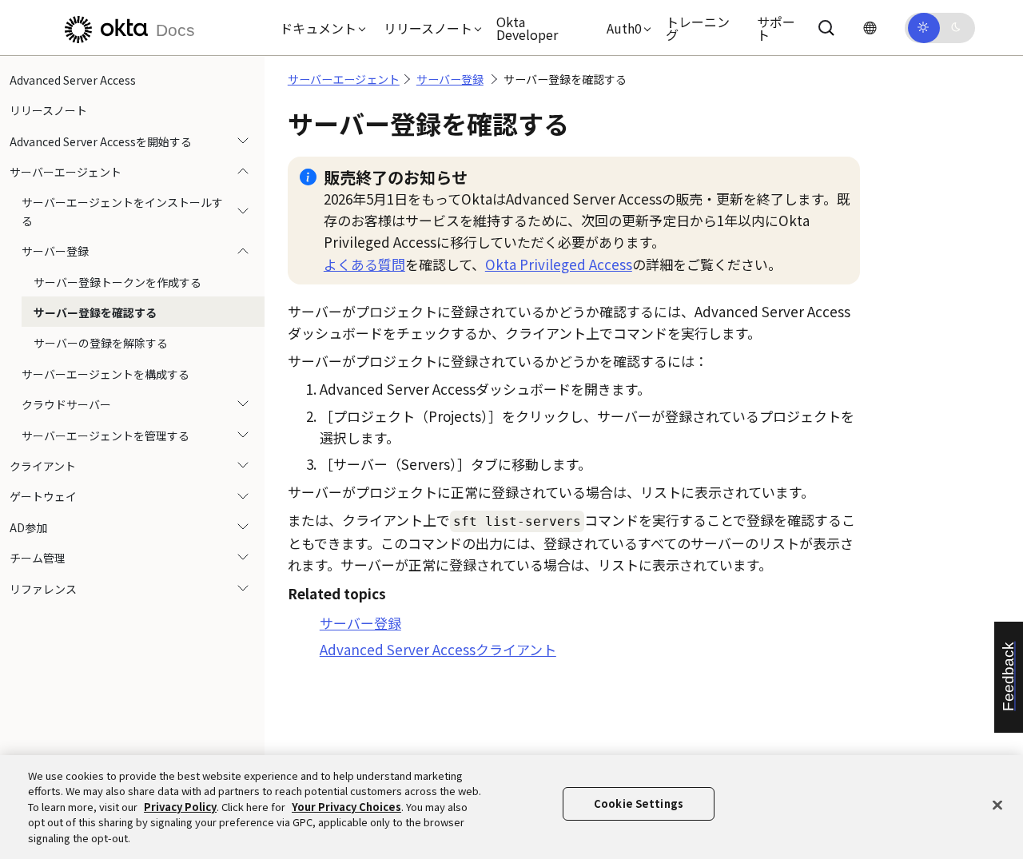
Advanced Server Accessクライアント (438, 649)
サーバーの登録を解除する (101, 344)
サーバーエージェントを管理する (105, 435)
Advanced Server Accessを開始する (101, 141)
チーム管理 (38, 558)
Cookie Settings (638, 804)
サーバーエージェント (65, 172)
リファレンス (43, 589)
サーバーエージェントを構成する (105, 374)
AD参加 (28, 527)
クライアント (43, 466)
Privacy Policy (180, 806)
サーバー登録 (55, 251)
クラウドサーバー (66, 404)
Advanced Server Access (73, 80)
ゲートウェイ (43, 496)
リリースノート (48, 110)
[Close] (997, 805)
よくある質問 (364, 264)
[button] (319, 28)
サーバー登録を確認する (95, 312)
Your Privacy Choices (346, 806)
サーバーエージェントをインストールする (122, 212)
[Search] (826, 28)
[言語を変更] (869, 28)
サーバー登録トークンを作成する (117, 282)
